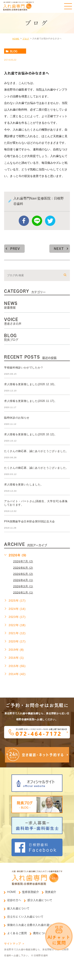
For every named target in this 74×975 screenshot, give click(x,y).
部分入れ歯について (39, 900)
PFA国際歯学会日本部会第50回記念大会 (29, 521)
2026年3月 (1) (23, 586)
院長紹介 (51, 892)
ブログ (25, 39)
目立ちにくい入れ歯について (25, 916)
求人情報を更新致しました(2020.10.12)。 (30, 434)
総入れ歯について (18, 908)
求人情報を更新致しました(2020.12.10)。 (30, 384)
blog (13, 51)
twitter (50, 221)
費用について (41, 933)
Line (37, 221)
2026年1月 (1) (23, 592)
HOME (15, 39)
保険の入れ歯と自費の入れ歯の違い (29, 925)
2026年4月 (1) (23, 580)
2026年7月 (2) (23, 561)
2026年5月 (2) (23, 573)
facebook (24, 221)
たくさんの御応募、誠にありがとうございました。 (36, 451)
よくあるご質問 (17, 933)
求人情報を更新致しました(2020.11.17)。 (30, 401)
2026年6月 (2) (23, 567)
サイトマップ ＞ (14, 943)
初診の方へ (14, 900)
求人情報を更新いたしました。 (23, 484)
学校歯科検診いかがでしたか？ (23, 367)
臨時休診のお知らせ (16, 417)
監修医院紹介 (30, 892)
